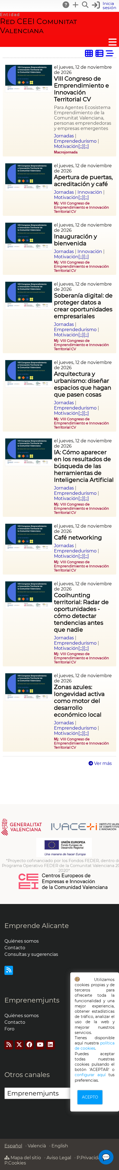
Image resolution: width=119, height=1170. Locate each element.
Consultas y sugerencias (31, 954)
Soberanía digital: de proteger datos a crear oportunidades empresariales (83, 306)
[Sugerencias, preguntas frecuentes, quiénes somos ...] (66, 4)
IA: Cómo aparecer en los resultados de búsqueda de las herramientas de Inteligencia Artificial (84, 466)
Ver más (102, 763)
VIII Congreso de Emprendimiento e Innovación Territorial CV (81, 89)
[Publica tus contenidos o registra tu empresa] (76, 4)
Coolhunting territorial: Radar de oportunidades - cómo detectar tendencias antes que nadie (81, 612)
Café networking (78, 537)
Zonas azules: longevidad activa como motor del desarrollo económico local (79, 701)
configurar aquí (90, 1075)
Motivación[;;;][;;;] (71, 146)
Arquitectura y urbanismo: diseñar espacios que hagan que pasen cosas (82, 384)
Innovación (89, 192)
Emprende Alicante (36, 926)
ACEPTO (90, 1097)
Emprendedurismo (75, 141)
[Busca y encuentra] (85, 4)
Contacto (14, 947)
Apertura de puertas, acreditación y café (83, 180)
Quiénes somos (21, 941)
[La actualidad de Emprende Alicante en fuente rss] (8, 970)
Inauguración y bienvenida (75, 240)
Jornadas (64, 136)
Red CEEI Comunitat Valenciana (38, 26)
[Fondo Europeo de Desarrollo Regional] (64, 855)
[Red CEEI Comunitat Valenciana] (63, 888)
